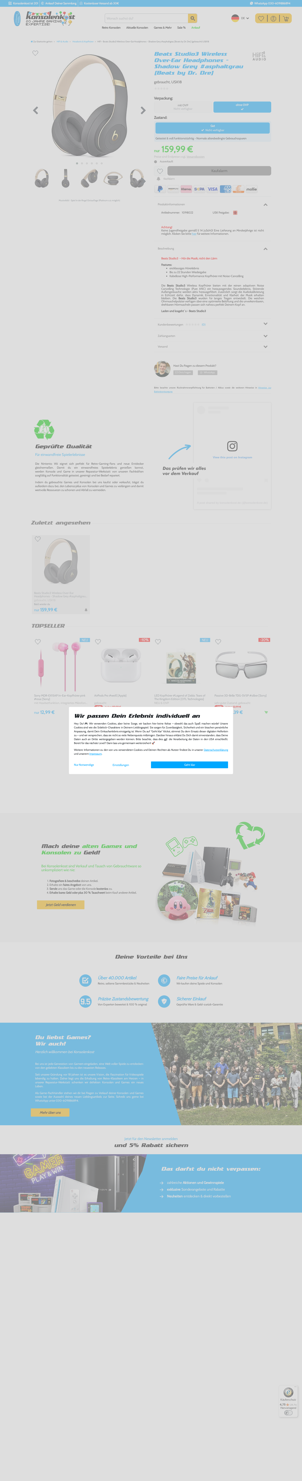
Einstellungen (121, 765)
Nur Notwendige (84, 765)
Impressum (95, 753)
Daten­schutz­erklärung (216, 749)
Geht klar (189, 765)
